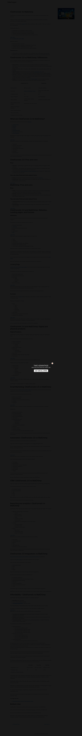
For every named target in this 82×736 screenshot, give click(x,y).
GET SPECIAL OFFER (41, 371)
